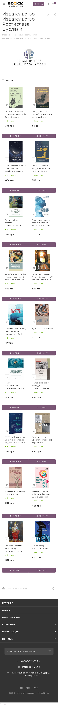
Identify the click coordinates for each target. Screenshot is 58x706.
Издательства (11, 617)
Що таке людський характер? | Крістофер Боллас (14, 548)
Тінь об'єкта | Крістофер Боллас (41, 547)
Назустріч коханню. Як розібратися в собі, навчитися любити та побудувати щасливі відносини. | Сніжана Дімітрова (42, 277)
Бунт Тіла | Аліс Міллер (42, 328)
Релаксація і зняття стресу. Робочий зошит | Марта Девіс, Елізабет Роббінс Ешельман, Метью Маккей (41, 223)
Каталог (7, 603)
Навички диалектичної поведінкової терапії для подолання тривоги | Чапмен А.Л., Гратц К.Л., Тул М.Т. (15, 386)
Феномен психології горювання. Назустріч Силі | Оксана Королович (15, 114)
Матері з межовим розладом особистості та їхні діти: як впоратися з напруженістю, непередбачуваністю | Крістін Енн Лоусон (42, 386)
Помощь (7, 639)
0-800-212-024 (29, 661)
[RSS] (48, 14)
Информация (10, 632)
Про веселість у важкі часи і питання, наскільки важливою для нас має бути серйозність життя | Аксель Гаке (15, 169)
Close (3, 704)
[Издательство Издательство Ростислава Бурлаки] (29, 57)
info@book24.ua (31, 666)
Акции (6, 610)
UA (41, 4)
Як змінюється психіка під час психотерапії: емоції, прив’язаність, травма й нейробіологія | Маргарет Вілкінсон (15, 277)
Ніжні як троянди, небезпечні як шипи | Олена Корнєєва (41, 494)
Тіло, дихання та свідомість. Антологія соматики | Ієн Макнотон (42, 114)
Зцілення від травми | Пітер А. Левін (15, 492)
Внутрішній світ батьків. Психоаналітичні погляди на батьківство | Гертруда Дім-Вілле (14, 223)
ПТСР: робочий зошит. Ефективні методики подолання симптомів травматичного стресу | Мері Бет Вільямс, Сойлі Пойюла (15, 440)
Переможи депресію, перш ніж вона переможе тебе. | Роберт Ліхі (15, 331)
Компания (8, 624)
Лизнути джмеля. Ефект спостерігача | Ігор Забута (42, 440)
